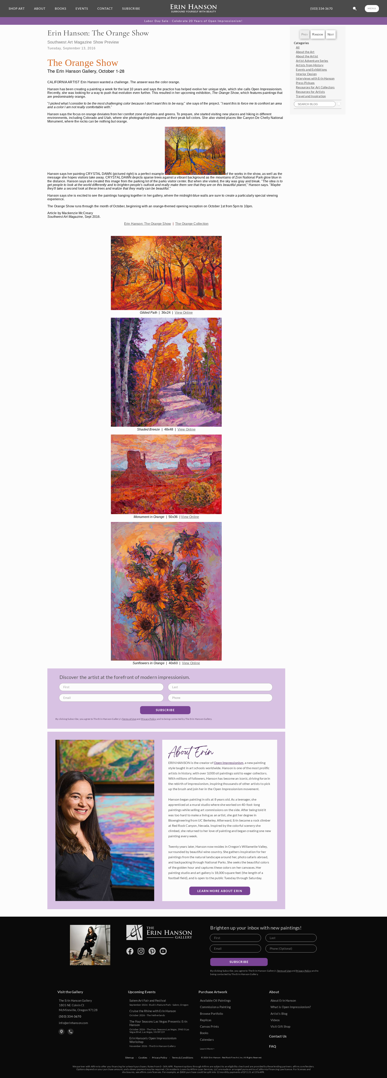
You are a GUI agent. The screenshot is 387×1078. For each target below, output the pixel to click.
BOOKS (60, 8)
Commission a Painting (215, 1007)
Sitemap (129, 1057)
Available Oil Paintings (215, 1000)
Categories (301, 43)
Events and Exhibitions (311, 69)
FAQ (272, 1046)
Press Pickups (305, 83)
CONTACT (105, 8)
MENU (372, 8)
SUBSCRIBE (131, 8)
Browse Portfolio (211, 1013)
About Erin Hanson (283, 1000)
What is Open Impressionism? (290, 1007)
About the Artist (307, 56)
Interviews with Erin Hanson (315, 78)
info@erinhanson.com (73, 1023)
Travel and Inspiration (311, 96)
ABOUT (40, 8)
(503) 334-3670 (321, 8)
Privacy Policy (148, 718)
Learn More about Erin (219, 891)
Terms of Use (129, 718)
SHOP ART (17, 8)
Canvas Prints (209, 1026)
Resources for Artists (310, 91)
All (298, 47)
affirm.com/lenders (303, 1066)
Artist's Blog (279, 1013)
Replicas (206, 1020)
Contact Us (277, 1036)
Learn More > (207, 1048)
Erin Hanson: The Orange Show (147, 223)
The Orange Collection (191, 223)
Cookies (142, 1057)
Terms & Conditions (182, 1057)
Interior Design (306, 74)
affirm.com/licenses (150, 1072)
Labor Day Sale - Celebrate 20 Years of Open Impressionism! (193, 21)
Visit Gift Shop (280, 1026)
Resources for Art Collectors (315, 87)
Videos (275, 1020)
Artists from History (310, 65)
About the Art (305, 52)
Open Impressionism (228, 763)
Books (204, 1033)
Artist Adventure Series (312, 60)
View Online (184, 312)
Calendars (207, 1039)
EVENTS (82, 8)
